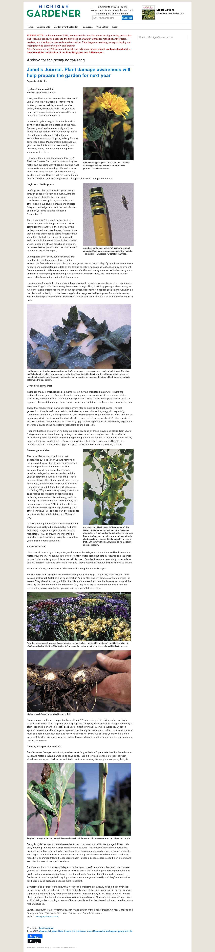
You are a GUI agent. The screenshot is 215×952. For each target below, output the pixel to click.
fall (49, 931)
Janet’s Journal (46, 928)
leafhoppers (111, 931)
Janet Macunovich (96, 931)
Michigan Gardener (54, 13)
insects (67, 931)
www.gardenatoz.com (47, 916)
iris (73, 931)
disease (43, 931)
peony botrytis (125, 931)
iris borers (81, 931)
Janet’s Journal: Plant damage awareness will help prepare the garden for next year (78, 72)
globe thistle (57, 931)
